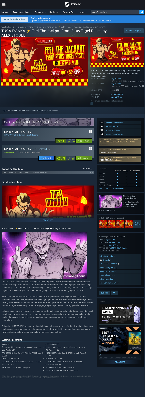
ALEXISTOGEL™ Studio (118, 248)
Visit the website (107, 256)
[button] (6, 12)
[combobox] (115, 12)
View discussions (107, 279)
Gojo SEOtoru (116, 97)
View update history (108, 271)
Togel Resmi (18, 27)
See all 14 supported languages (111, 188)
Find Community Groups (109, 283)
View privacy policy (108, 268)
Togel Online (6, 27)
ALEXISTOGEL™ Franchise (34, 27)
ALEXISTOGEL (116, 94)
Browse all (87, 169)
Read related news (107, 275)
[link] (65, 141)
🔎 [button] (90, 188)
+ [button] (91, 103)
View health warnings (109, 264)
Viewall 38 (137, 224)
